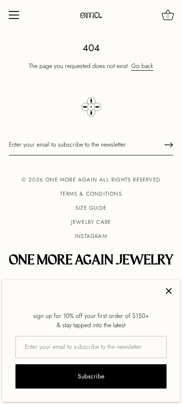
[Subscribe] (168, 144)
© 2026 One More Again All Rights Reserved (91, 180)
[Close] (168, 291)
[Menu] (14, 15)
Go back (142, 65)
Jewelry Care (91, 222)
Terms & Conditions (91, 194)
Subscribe (91, 376)
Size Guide (91, 208)
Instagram (91, 236)
